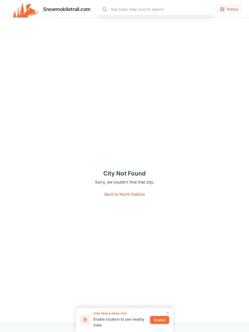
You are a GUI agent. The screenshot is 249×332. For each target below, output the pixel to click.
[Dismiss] (167, 313)
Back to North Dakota (125, 194)
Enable (159, 320)
